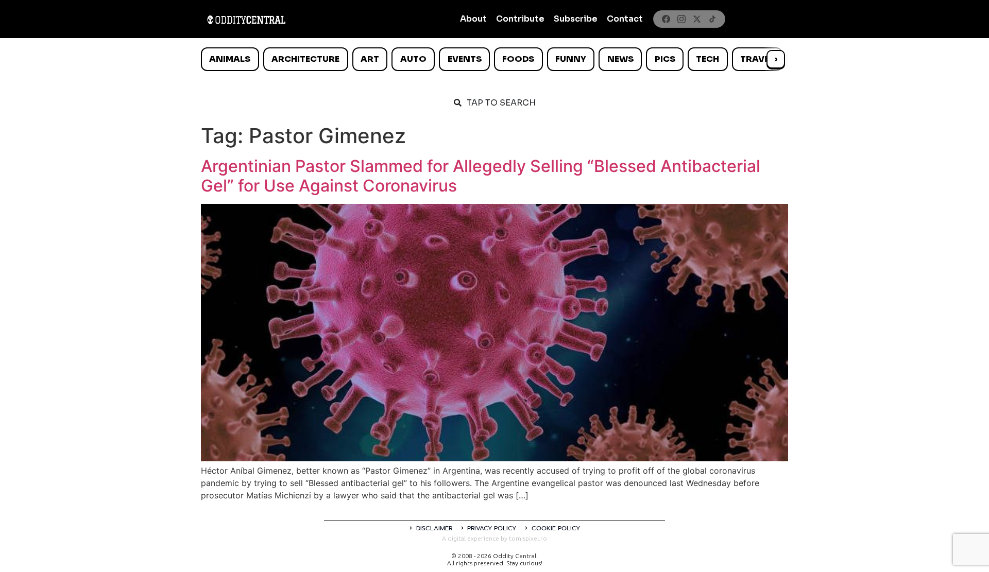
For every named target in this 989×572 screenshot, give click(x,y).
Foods (518, 59)
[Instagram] (681, 19)
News (620, 59)
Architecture (305, 59)
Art (370, 59)
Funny (570, 59)
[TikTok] (712, 19)
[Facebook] (666, 19)
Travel (757, 59)
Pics (665, 59)
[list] (494, 59)
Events (465, 59)
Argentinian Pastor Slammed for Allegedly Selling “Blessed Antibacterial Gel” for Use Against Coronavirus (480, 176)
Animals (229, 59)
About (473, 18)
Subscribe (576, 18)
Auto (413, 59)
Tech (707, 59)
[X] (697, 19)
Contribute (520, 18)
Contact (625, 18)
